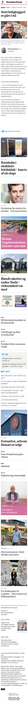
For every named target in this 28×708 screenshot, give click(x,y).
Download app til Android (6, 629)
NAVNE (2, 463)
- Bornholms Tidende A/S (11, 359)
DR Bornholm (13, 82)
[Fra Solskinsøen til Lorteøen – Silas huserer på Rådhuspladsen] (14, 573)
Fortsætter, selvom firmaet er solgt (12, 396)
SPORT (2, 317)
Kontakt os (4, 611)
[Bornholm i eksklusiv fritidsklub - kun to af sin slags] (14, 147)
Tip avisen (4, 615)
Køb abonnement (6, 640)
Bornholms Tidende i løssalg (9, 644)
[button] (26, 2)
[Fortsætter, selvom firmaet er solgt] (14, 423)
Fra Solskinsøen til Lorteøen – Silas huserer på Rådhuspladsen (12, 391)
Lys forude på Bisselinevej (9, 400)
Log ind (2, 3)
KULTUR (3, 329)
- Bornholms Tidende (14, 365)
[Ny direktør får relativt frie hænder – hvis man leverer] (14, 193)
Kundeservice (5, 646)
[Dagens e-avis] (22, 625)
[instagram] (4, 689)
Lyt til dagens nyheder (8, 624)
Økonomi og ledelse (7, 613)
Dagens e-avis (5, 623)
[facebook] (2, 689)
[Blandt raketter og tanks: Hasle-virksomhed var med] (14, 263)
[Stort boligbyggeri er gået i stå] (14, 30)
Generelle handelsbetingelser (10, 683)
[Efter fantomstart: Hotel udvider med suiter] (14, 532)
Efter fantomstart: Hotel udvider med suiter (13, 377)
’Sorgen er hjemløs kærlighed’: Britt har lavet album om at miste (13, 404)
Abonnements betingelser (9, 642)
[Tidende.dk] (14, 2)
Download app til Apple (8, 626)
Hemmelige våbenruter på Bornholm (13, 387)
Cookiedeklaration (17, 685)
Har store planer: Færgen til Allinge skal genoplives (13, 382)
